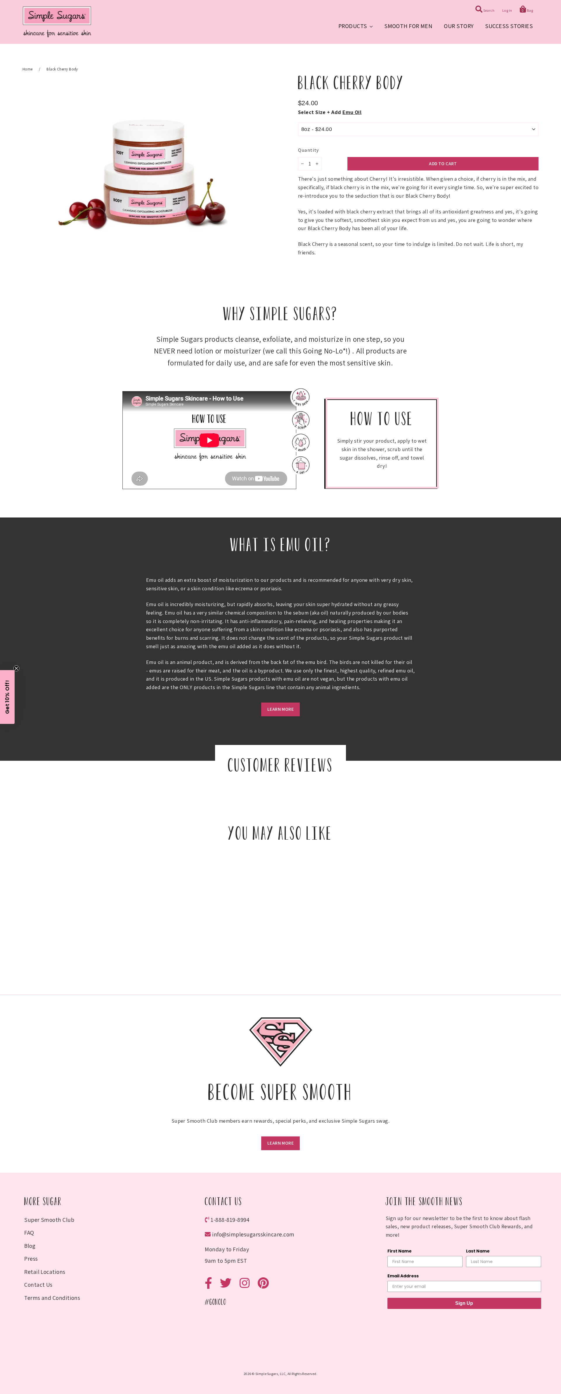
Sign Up (464, 1303)
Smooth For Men (408, 26)
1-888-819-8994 (230, 1220)
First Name (399, 1251)
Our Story (458, 26)
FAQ (29, 1232)
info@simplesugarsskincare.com (253, 1234)
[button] (7, 697)
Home (27, 69)
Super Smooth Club (49, 1220)
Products (353, 26)
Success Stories (509, 26)
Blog (29, 1246)
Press (31, 1258)
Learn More (280, 709)
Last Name (478, 1251)
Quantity (308, 150)
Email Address (403, 1276)
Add (346, 112)
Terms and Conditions (52, 1298)
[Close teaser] (16, 668)
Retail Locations (44, 1272)
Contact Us (38, 1284)
